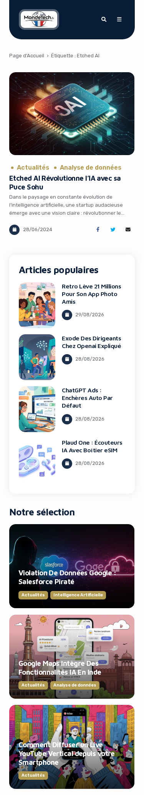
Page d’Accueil (26, 55)
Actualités (33, 168)
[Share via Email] (128, 229)
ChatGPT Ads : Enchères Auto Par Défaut (87, 398)
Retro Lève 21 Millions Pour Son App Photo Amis (91, 294)
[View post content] (71, 113)
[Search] (104, 19)
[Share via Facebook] (97, 229)
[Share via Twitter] (113, 229)
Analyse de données (90, 168)
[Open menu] (119, 19)
